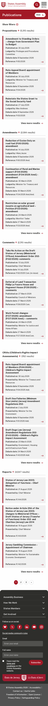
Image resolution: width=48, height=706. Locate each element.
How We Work (10, 603)
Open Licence (34, 694)
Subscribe (36, 662)
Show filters (8, 24)
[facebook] (19, 626)
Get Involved (9, 614)
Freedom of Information (16, 694)
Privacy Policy (14, 698)
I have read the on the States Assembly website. (14, 666)
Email (4, 638)
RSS (38, 15)
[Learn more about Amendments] (19, 132)
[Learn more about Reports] (13, 471)
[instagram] (41, 626)
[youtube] (34, 626)
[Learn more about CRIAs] (20, 356)
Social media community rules (15, 633)
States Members (11, 608)
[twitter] (12, 626)
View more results (30, 123)
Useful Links (29, 691)
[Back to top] (44, 702)
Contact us (18, 691)
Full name (6, 650)
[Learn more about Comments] (16, 242)
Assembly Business (13, 597)
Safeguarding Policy (31, 698)
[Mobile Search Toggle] (37, 5)
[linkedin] (26, 626)
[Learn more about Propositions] (18, 30)
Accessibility (35, 688)
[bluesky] (4, 626)
